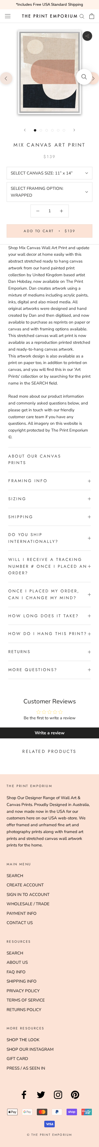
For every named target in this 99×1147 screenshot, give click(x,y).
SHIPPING (20, 517)
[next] (93, 78)
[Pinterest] (75, 1099)
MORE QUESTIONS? (32, 670)
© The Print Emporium (49, 1135)
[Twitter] (41, 1099)
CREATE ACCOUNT (25, 885)
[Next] (74, 130)
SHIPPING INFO (22, 981)
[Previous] (25, 130)
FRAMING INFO (28, 481)
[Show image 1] (35, 130)
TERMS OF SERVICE (26, 1000)
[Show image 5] (58, 130)
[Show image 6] (64, 130)
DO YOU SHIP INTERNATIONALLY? (33, 538)
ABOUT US (17, 962)
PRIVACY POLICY (23, 991)
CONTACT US (20, 922)
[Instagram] (58, 1099)
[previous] (6, 78)
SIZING (17, 499)
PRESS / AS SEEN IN (26, 1068)
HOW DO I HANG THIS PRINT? (47, 634)
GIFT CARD (17, 1058)
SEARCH (15, 875)
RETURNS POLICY (24, 1009)
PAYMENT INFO (22, 913)
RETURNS (19, 652)
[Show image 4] (52, 130)
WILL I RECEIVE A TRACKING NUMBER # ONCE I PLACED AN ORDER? (47, 566)
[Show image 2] (41, 130)
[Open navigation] (7, 16)
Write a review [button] (50, 733)
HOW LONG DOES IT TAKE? (43, 616)
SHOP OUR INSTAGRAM (30, 1049)
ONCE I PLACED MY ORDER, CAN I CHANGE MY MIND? (43, 594)
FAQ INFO (16, 972)
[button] (84, 77)
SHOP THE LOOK (23, 1040)
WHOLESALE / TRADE (28, 904)
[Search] (81, 16)
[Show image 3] (46, 130)
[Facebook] (24, 1099)
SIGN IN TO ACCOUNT (28, 894)
